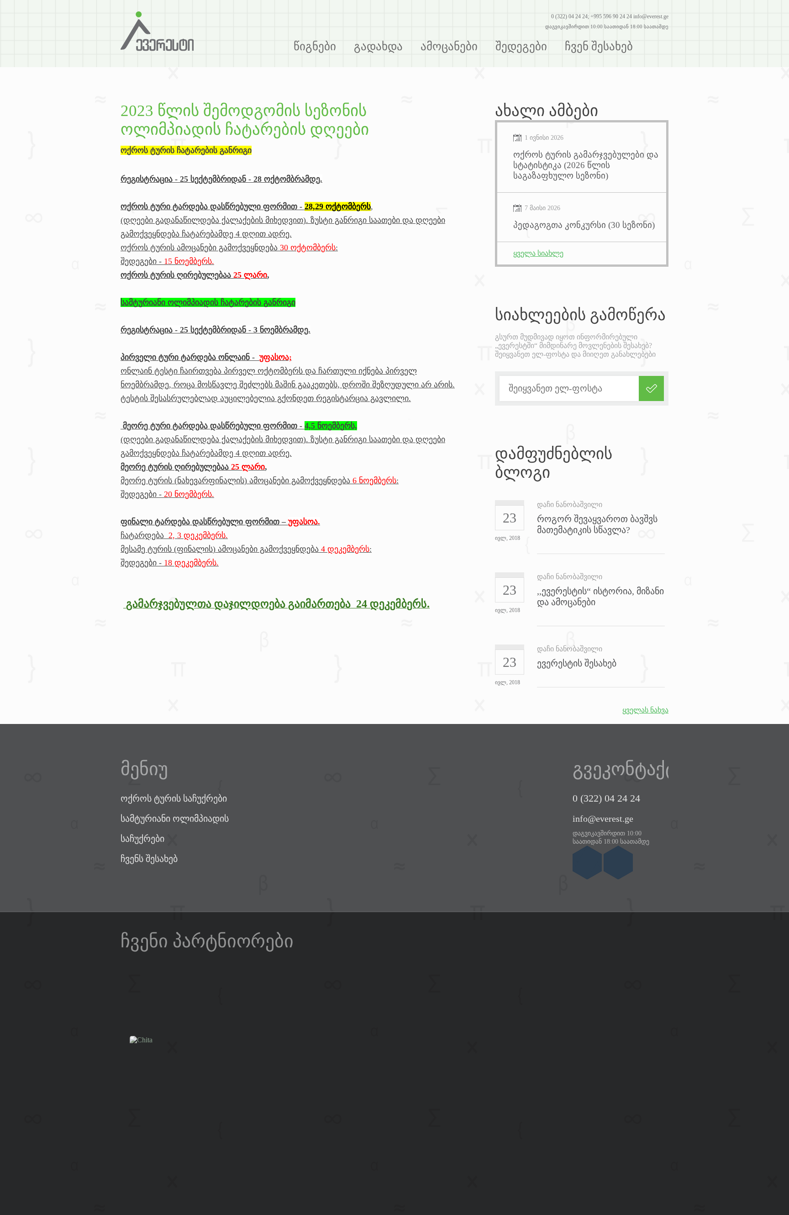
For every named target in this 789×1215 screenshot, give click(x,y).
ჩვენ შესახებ (599, 46)
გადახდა (378, 46)
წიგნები (315, 46)
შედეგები (521, 46)
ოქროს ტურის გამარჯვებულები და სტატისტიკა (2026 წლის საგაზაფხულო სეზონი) (585, 165)
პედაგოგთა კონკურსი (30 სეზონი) (584, 225)
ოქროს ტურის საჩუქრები (174, 798)
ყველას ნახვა (645, 710)
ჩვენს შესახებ (149, 859)
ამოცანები (449, 46)
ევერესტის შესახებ (576, 663)
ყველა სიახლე (538, 253)
